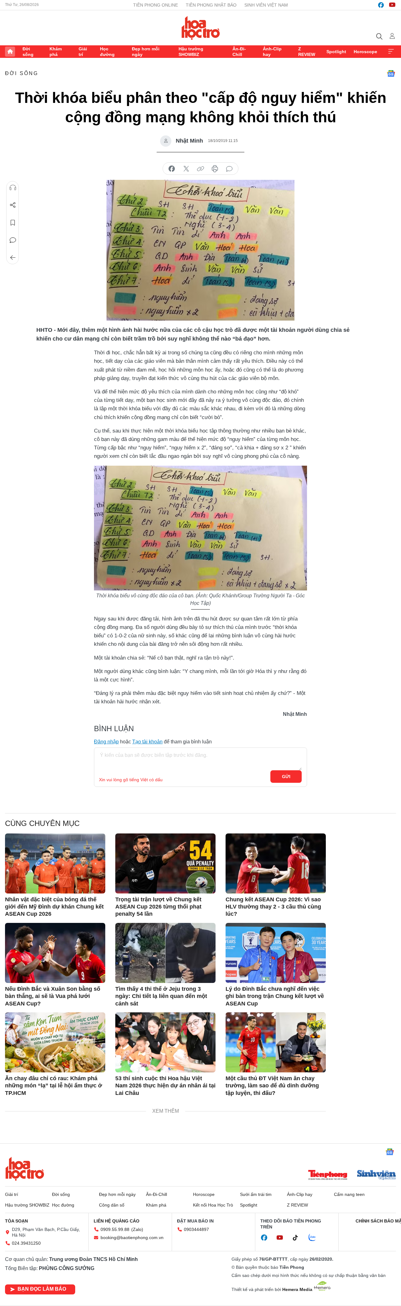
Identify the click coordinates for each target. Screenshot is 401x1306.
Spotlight (336, 51)
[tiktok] (298, 1238)
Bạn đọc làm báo (42, 1289)
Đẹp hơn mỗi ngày (145, 51)
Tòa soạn (16, 1220)
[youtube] (392, 5)
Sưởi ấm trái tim (256, 1194)
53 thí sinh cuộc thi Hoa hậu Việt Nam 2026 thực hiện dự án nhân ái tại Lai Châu (165, 1085)
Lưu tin (13, 222)
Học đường (107, 51)
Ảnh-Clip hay (272, 51)
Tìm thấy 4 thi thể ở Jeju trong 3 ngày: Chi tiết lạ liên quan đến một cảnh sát (161, 996)
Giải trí (83, 51)
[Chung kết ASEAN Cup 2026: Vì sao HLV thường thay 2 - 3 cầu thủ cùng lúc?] (276, 863)
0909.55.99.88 (115, 1229)
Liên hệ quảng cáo (116, 1220)
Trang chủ (10, 52)
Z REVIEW (306, 51)
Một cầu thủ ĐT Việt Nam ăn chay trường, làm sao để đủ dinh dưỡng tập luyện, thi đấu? (272, 1085)
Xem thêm (391, 52)
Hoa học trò (24, 1168)
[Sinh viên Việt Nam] (376, 1175)
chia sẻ (171, 169)
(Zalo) (137, 1229)
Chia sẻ (13, 205)
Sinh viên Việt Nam (266, 5)
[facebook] (381, 5)
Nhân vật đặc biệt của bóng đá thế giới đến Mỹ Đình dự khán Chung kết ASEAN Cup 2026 (54, 906)
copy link (200, 169)
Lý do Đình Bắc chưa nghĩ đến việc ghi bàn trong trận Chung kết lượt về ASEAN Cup (275, 996)
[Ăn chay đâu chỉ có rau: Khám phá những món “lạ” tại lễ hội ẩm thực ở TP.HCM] (55, 1042)
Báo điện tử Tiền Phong (200, 27)
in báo (215, 169)
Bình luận (13, 240)
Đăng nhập (106, 741)
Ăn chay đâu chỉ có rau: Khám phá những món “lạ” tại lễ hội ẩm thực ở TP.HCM (53, 1085)
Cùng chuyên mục (42, 823)
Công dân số (111, 1204)
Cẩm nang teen (349, 1194)
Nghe (13, 187)
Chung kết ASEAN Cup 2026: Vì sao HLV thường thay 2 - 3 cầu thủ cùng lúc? (273, 906)
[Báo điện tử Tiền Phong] (327, 1175)
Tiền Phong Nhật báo (211, 5)
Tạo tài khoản (147, 741)
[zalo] (315, 1237)
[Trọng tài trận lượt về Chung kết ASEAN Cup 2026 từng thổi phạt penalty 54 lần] (165, 863)
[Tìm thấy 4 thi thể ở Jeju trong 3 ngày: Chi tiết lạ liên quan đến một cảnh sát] (165, 953)
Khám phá (55, 51)
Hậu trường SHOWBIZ (191, 51)
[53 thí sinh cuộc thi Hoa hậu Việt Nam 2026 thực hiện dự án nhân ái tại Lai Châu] (165, 1042)
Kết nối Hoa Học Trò (213, 1204)
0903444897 (196, 1229)
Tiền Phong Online (155, 5)
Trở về (13, 257)
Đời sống (28, 51)
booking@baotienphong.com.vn (132, 1237)
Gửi (286, 776)
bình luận (229, 169)
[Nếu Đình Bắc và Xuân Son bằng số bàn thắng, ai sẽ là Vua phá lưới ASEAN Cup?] (55, 953)
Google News (391, 73)
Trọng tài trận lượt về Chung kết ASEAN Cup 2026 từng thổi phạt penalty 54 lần (158, 906)
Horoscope (365, 51)
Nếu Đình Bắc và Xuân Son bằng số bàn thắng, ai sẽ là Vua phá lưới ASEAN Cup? (52, 996)
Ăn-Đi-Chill (239, 51)
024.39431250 (26, 1243)
